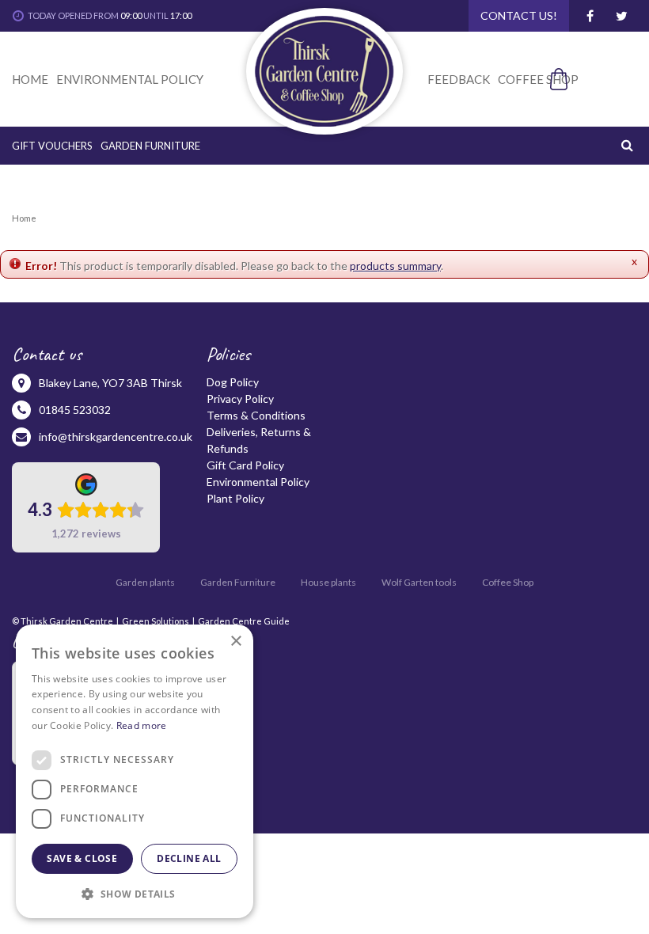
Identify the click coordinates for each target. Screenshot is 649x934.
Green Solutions (155, 621)
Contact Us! (518, 15)
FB (589, 16)
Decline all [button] (189, 858)
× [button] (235, 641)
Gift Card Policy (245, 465)
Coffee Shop (507, 582)
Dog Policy (233, 382)
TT (621, 16)
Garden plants (145, 582)
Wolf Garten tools (419, 582)
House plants (328, 582)
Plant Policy (235, 498)
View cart (582, 105)
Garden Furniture (237, 582)
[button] (134, 893)
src (629, 145)
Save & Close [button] (82, 858)
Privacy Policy (240, 398)
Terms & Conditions (256, 415)
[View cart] (593, 79)
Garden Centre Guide (244, 621)
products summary (395, 265)
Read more (141, 725)
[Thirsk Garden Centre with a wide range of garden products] (324, 71)
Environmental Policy (258, 481)
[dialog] (134, 771)
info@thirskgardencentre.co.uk (115, 436)
